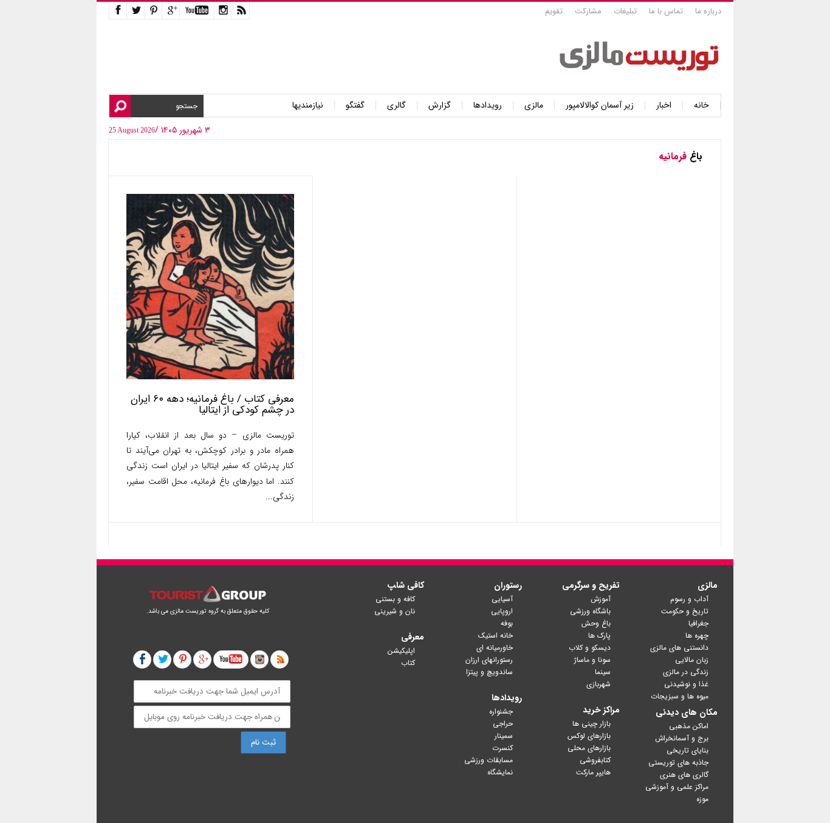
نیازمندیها (307, 105)
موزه (702, 799)
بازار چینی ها (591, 723)
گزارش (439, 105)
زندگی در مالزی (685, 672)
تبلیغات (625, 11)
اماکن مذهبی (688, 726)
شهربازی (598, 684)
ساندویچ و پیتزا (489, 672)
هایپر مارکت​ (593, 772)
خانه (701, 105)
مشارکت (588, 11)
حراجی (503, 723)
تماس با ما (666, 11)
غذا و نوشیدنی (686, 684)
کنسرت (502, 748)
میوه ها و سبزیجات (679, 696)
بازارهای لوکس (589, 736)
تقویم (554, 11)
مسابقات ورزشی (488, 760)
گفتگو (355, 105)
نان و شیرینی (394, 611)
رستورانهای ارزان (489, 660)
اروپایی (502, 611)
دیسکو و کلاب (590, 647)
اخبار (663, 105)
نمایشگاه (500, 772)
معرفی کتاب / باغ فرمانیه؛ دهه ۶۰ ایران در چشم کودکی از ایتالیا (212, 404)
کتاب (408, 663)
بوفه (507, 623)
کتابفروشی (595, 760)
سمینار (504, 736)
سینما (603, 672)
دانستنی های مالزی (679, 647)
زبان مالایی (691, 660)
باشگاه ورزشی (590, 611)
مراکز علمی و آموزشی (676, 787)
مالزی (533, 105)
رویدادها (487, 105)
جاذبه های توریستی (678, 762)
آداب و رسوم (689, 599)
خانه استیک (495, 635)
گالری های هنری (684, 774)
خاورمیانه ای (494, 647)
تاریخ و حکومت (684, 611)
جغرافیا (698, 623)
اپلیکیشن (401, 650)
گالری (396, 105)
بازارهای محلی (589, 748)
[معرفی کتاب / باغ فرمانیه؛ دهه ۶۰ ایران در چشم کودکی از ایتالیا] (210, 376)
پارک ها (599, 635)
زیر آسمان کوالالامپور (600, 105)
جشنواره (501, 711)
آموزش (601, 599)
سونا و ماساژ (592, 660)
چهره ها (696, 635)
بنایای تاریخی (687, 750)
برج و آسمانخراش (681, 738)
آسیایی (502, 599)
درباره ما (708, 11)
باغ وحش (596, 623)
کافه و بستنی (395, 599)
